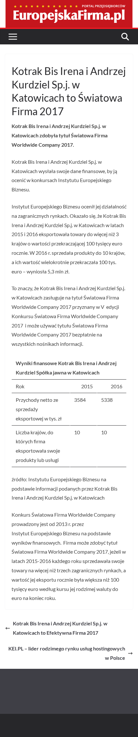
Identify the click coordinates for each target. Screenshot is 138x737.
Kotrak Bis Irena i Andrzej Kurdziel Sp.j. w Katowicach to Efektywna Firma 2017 (60, 628)
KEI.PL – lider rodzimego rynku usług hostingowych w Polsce (66, 653)
